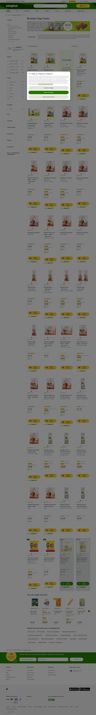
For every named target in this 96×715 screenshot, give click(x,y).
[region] (48, 86)
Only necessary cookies (48, 97)
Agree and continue (48, 92)
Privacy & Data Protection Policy (46, 84)
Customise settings (48, 88)
